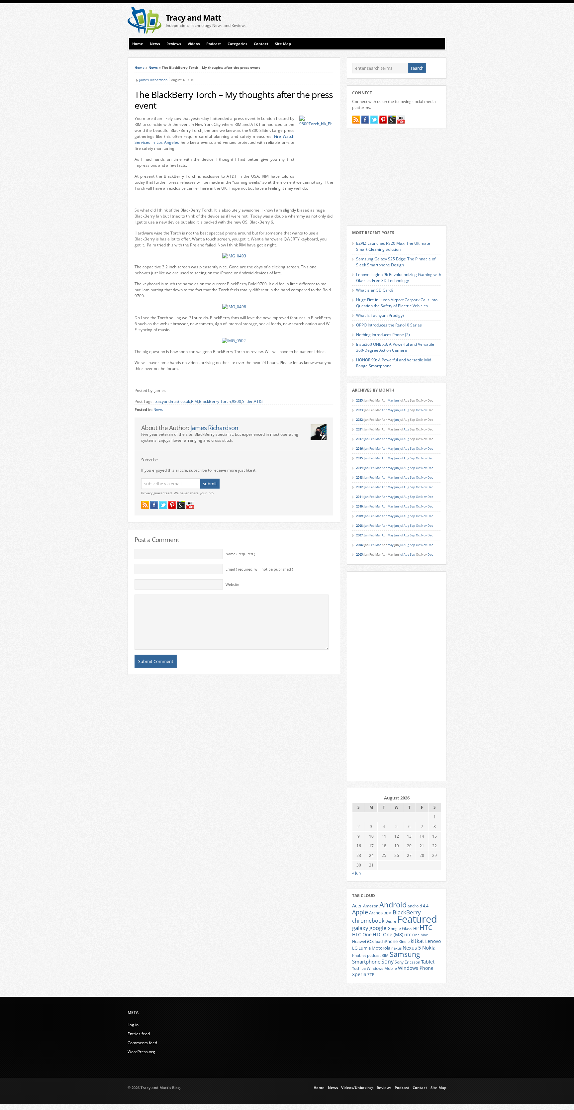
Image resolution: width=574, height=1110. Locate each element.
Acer (357, 905)
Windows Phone (415, 968)
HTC (426, 927)
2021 (359, 429)
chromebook (368, 920)
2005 (359, 554)
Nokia (428, 947)
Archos (376, 913)
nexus (396, 948)
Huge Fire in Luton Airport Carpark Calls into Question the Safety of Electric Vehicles (396, 303)
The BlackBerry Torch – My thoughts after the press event (234, 100)
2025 (359, 400)
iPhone (391, 941)
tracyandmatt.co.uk (172, 401)
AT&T (259, 401)
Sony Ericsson (407, 962)
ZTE (370, 974)
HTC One (362, 934)
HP (416, 928)
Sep (412, 448)
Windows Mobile (382, 968)
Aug (406, 410)
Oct (418, 410)
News (155, 44)
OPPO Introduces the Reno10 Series (389, 325)
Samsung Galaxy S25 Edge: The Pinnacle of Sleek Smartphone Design (395, 262)
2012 (359, 487)
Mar (378, 439)
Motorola (381, 948)
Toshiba (359, 968)
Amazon (370, 905)
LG (354, 948)
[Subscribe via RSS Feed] (145, 505)
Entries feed (139, 1034)
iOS (370, 941)
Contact (261, 44)
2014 (359, 468)
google (378, 928)
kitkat (417, 941)
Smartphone (366, 961)
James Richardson (153, 79)
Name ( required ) (240, 554)
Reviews (173, 44)
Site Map (283, 44)
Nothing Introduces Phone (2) (383, 334)
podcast (374, 955)
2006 (359, 545)
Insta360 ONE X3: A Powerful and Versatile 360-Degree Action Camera (395, 347)
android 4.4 (418, 905)
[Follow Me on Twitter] (163, 505)
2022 (359, 419)
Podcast (213, 44)
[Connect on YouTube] (190, 505)
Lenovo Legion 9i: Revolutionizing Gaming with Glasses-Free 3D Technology (398, 277)
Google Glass (400, 928)
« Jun (356, 873)
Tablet (427, 962)
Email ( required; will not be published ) (259, 569)
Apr (384, 410)
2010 (359, 506)
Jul (401, 410)
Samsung (405, 954)
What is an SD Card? (374, 290)
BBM (388, 913)
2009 (359, 516)
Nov (424, 410)
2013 (359, 477)
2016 (359, 448)
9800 (236, 401)
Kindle (404, 941)
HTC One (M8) (388, 935)
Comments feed (142, 1043)
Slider (247, 401)
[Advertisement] (368, 20)
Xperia (359, 974)
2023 (359, 410)
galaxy (360, 928)
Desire (390, 921)
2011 (359, 497)
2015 (359, 458)
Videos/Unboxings (357, 1087)
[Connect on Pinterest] (172, 505)
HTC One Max (416, 935)
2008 (359, 525)
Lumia (364, 948)
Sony (387, 961)
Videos (194, 44)
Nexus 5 (412, 947)
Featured (417, 919)
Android (393, 904)
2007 (359, 535)
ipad (379, 941)
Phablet (359, 955)
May (391, 400)
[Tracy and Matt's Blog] (144, 32)
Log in (133, 1025)
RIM (194, 401)
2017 (359, 439)
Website (232, 584)
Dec (430, 448)
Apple (360, 912)
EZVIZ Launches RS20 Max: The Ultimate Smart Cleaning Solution (393, 246)
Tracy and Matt (193, 17)
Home (137, 44)
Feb (372, 439)
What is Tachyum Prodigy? (380, 315)
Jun (396, 400)
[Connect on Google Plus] (181, 505)
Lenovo (433, 941)
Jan (366, 439)
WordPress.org (141, 1052)
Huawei (359, 941)
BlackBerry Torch (215, 401)
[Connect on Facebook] (154, 505)
